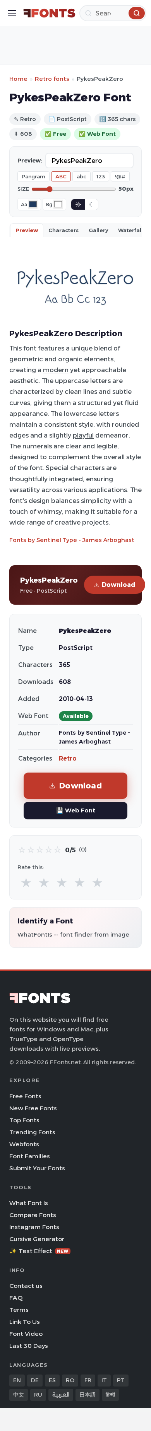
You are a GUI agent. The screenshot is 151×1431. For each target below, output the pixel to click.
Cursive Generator (36, 1239)
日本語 (87, 1394)
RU (38, 1394)
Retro (68, 758)
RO (70, 1380)
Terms (19, 1309)
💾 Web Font (75, 810)
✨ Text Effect (39, 1251)
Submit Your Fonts (37, 1168)
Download (118, 584)
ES (52, 1380)
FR (87, 1380)
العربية (60, 1394)
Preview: (29, 160)
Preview (26, 230)
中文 (18, 1394)
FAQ (15, 1297)
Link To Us (24, 1321)
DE (35, 1380)
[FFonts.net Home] (49, 13)
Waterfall (130, 230)
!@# (120, 176)
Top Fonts (24, 1120)
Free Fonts (25, 1096)
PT (121, 1380)
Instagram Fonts (34, 1227)
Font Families (29, 1156)
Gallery (98, 230)
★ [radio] (26, 883)
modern (56, 370)
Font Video (26, 1333)
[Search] (137, 13)
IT (104, 1380)
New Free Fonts (33, 1108)
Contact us (26, 1285)
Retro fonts (52, 78)
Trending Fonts (32, 1132)
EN (17, 1380)
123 (100, 176)
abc (81, 176)
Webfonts (24, 1144)
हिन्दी (110, 1394)
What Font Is (28, 1203)
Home (18, 78)
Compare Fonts (32, 1215)
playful (83, 435)
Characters (63, 230)
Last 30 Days (28, 1345)
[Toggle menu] (12, 13)
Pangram (33, 176)
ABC (61, 176)
